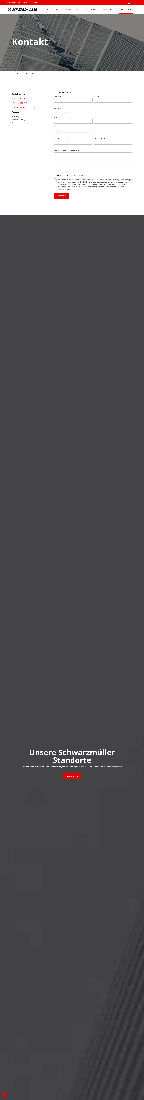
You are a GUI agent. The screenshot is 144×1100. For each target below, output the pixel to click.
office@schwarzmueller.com (23, 107)
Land (56, 126)
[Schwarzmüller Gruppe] (22, 9)
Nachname (98, 96)
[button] (5, 1095)
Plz (95, 117)
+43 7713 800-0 (18, 98)
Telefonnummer (100, 138)
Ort (55, 117)
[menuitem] (132, 2)
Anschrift (57, 108)
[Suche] (135, 9)
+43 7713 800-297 (19, 103)
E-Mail (61, 138)
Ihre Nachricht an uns (67, 150)
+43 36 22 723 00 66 (29, 3)
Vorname (57, 96)
